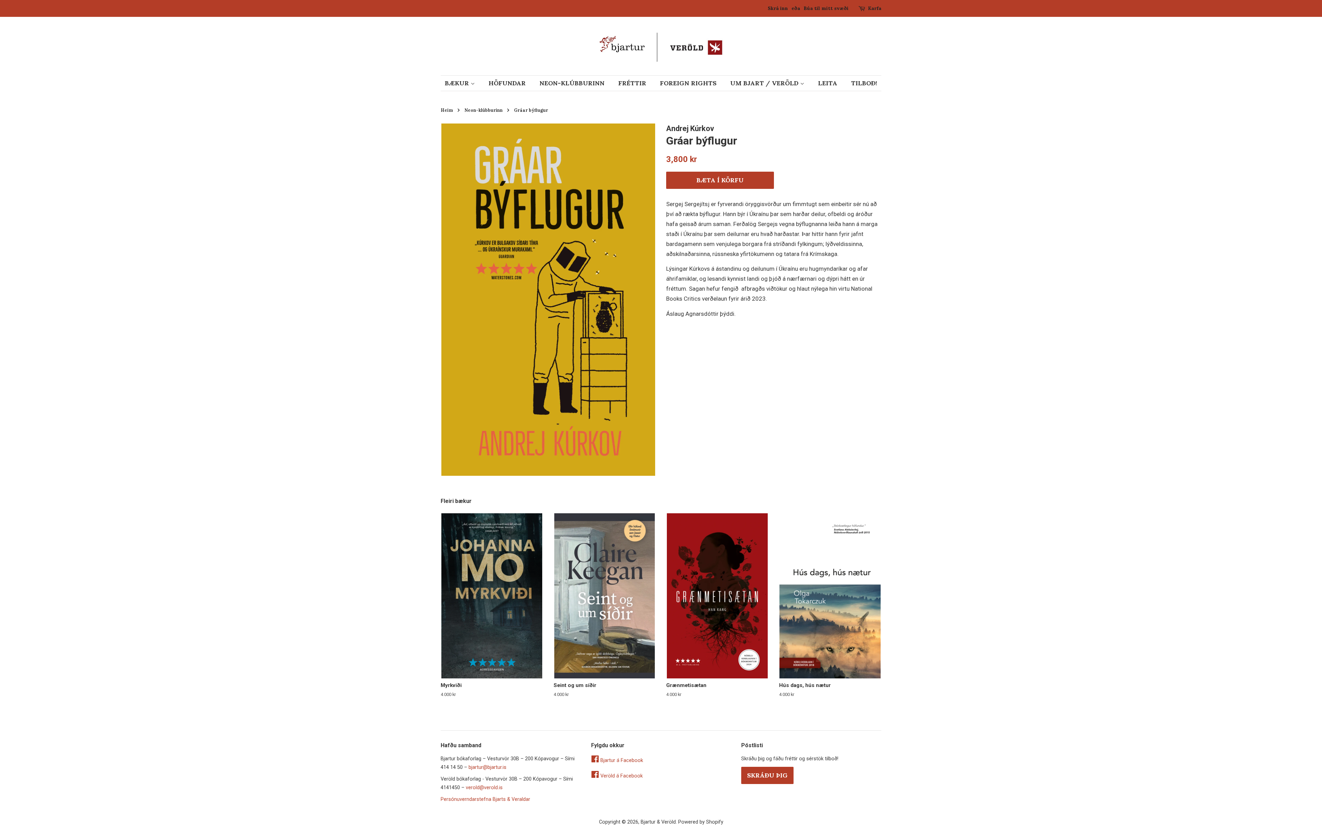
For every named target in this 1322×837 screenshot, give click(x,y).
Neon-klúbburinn (572, 83)
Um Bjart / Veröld (765, 83)
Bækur (458, 83)
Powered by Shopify (700, 822)
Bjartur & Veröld (658, 822)
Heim (447, 110)
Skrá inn (778, 8)
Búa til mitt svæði (826, 8)
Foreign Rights (688, 83)
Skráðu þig (767, 775)
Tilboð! (864, 83)
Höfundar (507, 83)
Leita (827, 83)
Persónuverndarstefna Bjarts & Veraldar (485, 799)
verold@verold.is (484, 788)
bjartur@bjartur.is (487, 767)
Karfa (874, 8)
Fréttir (632, 83)
